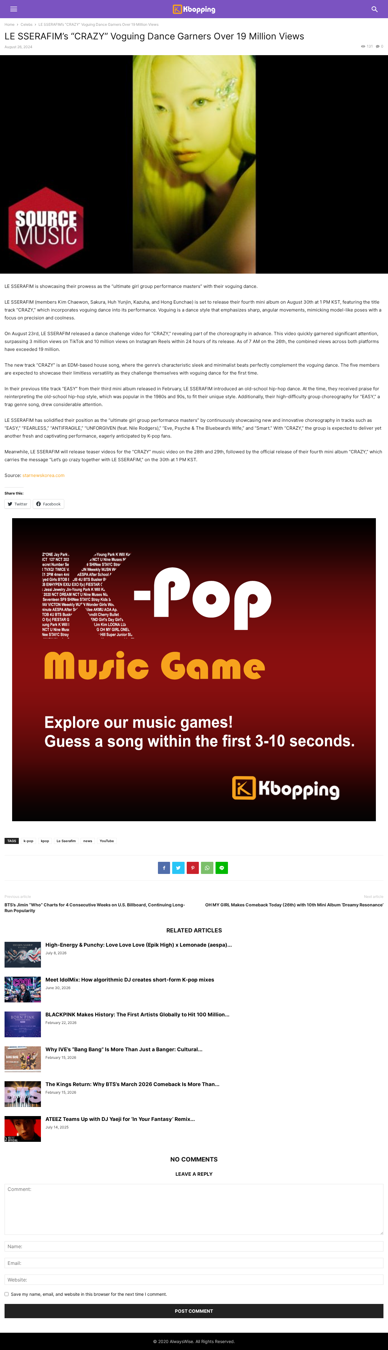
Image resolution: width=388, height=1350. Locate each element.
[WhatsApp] (207, 868)
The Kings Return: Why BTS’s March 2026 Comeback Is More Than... (132, 1084)
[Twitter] (178, 868)
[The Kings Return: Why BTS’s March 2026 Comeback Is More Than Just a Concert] (23, 1094)
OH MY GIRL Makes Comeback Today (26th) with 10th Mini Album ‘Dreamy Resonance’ (294, 904)
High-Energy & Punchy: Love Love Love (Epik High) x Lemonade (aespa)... (138, 945)
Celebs (26, 24)
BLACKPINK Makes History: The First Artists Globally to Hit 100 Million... (137, 1015)
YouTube (107, 841)
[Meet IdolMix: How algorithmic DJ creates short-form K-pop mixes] (23, 990)
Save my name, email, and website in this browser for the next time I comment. (89, 1294)
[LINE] (222, 868)
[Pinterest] (193, 868)
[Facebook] (164, 868)
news (87, 841)
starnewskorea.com (43, 475)
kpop (45, 841)
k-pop (28, 841)
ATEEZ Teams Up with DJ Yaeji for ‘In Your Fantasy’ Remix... (120, 1119)
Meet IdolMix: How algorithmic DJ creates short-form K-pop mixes (129, 980)
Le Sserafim (66, 841)
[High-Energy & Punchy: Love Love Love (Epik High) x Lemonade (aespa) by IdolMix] (23, 955)
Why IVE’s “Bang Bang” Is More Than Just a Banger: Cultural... (123, 1049)
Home (10, 24)
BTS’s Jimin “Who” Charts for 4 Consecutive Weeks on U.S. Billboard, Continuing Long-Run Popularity (95, 907)
